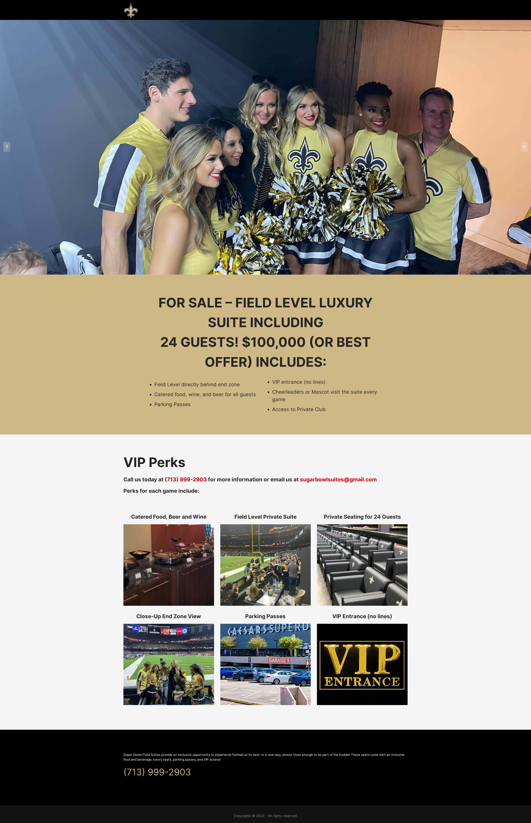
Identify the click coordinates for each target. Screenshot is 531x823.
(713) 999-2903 (186, 479)
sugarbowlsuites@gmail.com (338, 479)
